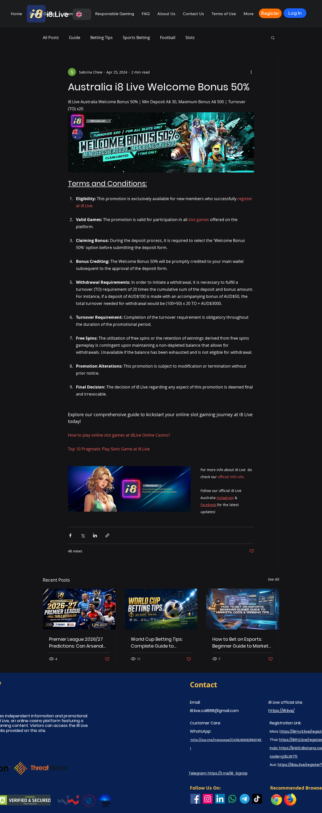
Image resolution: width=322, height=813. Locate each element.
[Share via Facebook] (70, 535)
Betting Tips (101, 37)
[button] (43, 13)
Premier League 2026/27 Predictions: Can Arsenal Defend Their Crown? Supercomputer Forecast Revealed (77, 642)
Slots (190, 37)
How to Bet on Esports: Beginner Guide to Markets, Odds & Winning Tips (242, 642)
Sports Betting (136, 37)
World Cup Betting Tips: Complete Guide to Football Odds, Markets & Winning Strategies (159, 642)
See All (273, 579)
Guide (74, 37)
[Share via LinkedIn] (95, 535)
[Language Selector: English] (82, 14)
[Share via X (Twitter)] (82, 535)
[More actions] (251, 72)
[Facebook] (195, 799)
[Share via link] (107, 535)
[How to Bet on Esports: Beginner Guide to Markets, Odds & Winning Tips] (242, 609)
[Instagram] (208, 799)
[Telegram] (245, 799)
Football (167, 37)
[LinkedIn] (220, 799)
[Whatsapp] (232, 799)
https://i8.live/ (281, 711)
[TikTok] (257, 799)
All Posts (51, 37)
